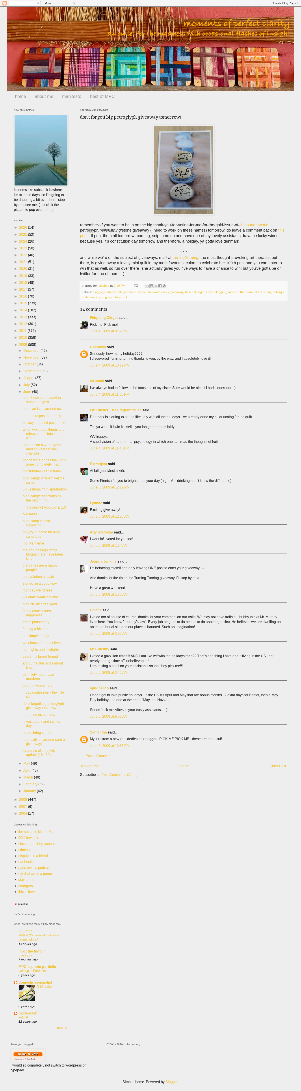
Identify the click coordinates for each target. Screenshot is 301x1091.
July (27, 385)
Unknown (98, 347)
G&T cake (44, 986)
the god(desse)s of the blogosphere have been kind (43, 554)
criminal (24, 850)
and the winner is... (37, 685)
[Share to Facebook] (160, 286)
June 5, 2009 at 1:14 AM (109, 545)
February (30, 784)
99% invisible (28, 838)
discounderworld (254, 225)
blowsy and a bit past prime (44, 423)
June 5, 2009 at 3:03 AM (109, 633)
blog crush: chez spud (40, 604)
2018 (23, 282)
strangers (25, 886)
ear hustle (26, 862)
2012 (23, 324)
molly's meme (33, 543)
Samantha (98, 732)
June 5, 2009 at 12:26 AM (110, 516)
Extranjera (98, 464)
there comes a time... (39, 715)
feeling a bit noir (35, 629)
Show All (61, 1027)
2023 (23, 248)
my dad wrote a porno (35, 874)
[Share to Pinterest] (164, 286)
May (27, 763)
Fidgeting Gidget (104, 318)
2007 (23, 806)
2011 (23, 331)
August (29, 378)
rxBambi (97, 381)
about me (44, 96)
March (28, 777)
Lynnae (96, 503)
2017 (23, 289)
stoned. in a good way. (40, 583)
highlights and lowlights (41, 649)
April (27, 770)
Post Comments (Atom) (119, 775)
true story (25, 955)
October (30, 364)
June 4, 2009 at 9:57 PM (109, 331)
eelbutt (23, 1017)
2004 (23, 813)
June (27, 392)
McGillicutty (99, 649)
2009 (23, 344)
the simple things (36, 636)
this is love (26, 892)
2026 (23, 227)
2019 (23, 276)
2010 (23, 337)
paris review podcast (34, 868)
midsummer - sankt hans (42, 471)
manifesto (71, 96)
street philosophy (36, 622)
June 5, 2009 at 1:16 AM (109, 594)
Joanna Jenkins (103, 561)
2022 (23, 255)
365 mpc (26, 931)
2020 (23, 269)
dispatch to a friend (33, 856)
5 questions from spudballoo (45, 489)
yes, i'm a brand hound (40, 656)
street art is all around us (42, 409)
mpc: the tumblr (32, 951)
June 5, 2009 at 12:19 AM (110, 487)
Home (184, 766)
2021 (23, 262)
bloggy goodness (105, 292)
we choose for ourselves (42, 643)
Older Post (277, 766)
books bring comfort (38, 733)
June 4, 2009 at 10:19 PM (110, 365)
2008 (23, 799)
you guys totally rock (113, 297)
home (20, 96)
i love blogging (216, 292)
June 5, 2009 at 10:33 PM (110, 746)
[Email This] (147, 286)
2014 (23, 310)
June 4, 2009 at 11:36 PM (109, 394)
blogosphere (127, 292)
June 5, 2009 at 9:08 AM (109, 716)
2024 (23, 241)
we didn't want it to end (40, 597)
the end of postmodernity (42, 416)
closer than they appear (36, 844)
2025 (23, 234)
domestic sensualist (35, 982)
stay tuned (26, 879)
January (30, 791)
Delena (96, 610)
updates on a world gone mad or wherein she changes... (42, 449)
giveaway (177, 292)
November (32, 357)
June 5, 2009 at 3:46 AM (109, 672)
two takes (30, 514)
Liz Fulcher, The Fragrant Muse (115, 410)
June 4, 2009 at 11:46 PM (109, 448)
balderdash (28, 1013)
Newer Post (90, 766)
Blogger (171, 1082)
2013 (23, 317)
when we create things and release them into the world (44, 434)
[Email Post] (136, 285)
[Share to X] (156, 286)
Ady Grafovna (101, 532)
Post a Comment (98, 756)
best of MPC (102, 96)
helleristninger (194, 292)
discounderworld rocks (153, 292)
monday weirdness (37, 590)
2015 (23, 303)
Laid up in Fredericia (33, 971)
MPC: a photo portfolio (37, 967)
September (32, 371)
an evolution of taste (38, 576)
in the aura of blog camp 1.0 (44, 507)
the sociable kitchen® (35, 832)
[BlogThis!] (151, 286)
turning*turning (185, 257)
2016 (23, 296)
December (32, 350)
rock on (233, 292)
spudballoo (99, 688)
